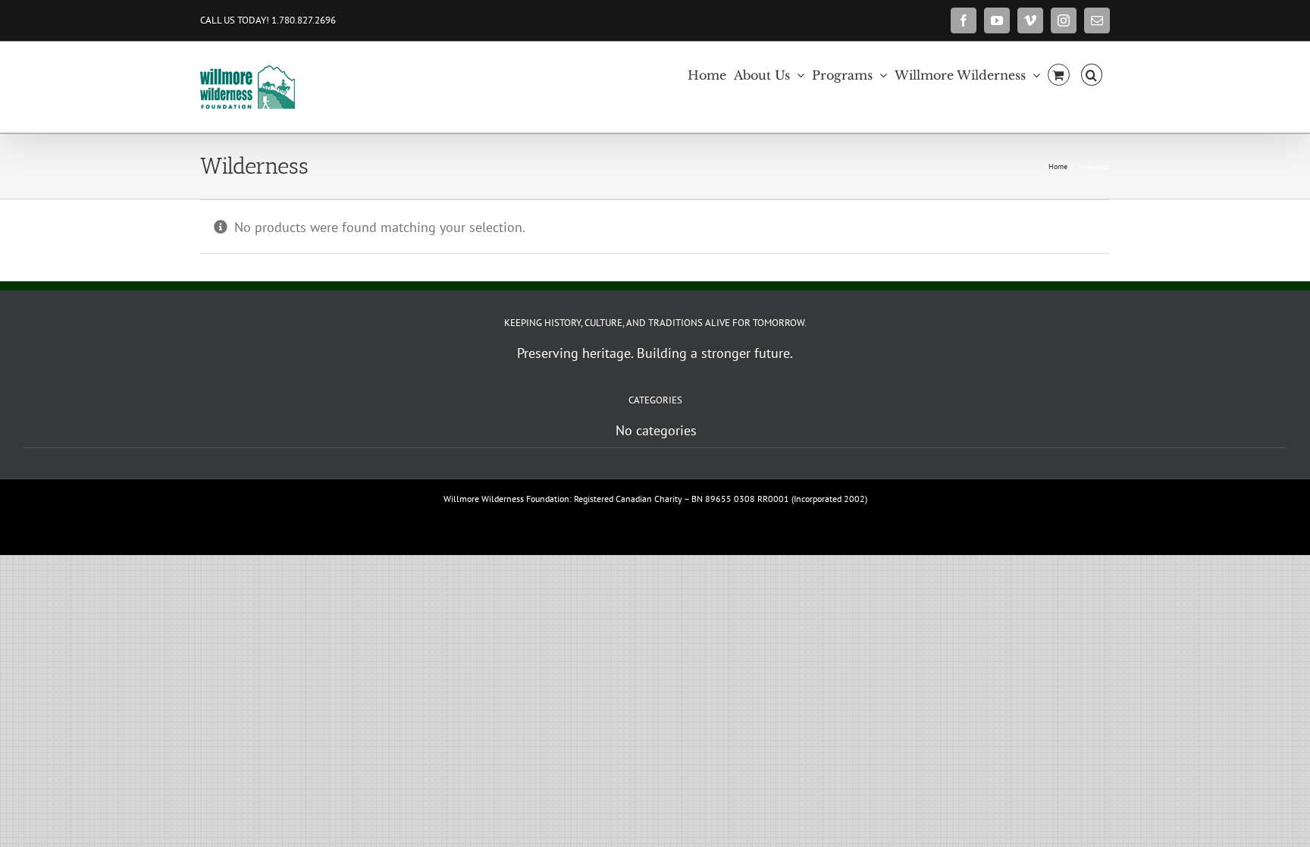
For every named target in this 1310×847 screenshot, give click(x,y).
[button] (1091, 73)
